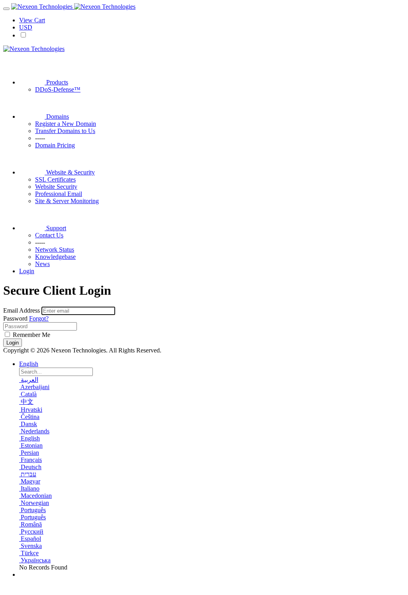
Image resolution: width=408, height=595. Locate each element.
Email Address (21, 310)
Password (15, 318)
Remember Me (30, 334)
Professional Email (58, 193)
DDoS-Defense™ (57, 89)
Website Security (56, 186)
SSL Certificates (55, 179)
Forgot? (39, 318)
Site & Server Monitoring (67, 201)
